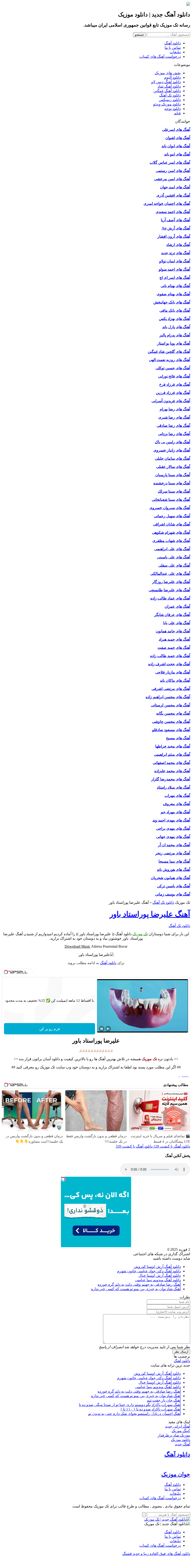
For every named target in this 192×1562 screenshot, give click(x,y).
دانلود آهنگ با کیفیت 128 (171, 1146)
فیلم (177, 113)
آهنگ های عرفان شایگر (172, 615)
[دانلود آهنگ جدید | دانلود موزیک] (188, 4)
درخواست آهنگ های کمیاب (160, 56)
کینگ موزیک (181, 1431)
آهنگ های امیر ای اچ (174, 278)
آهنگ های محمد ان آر (174, 845)
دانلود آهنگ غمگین (167, 91)
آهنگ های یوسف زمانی (172, 894)
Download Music (77, 946)
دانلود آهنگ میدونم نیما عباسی (158, 1280)
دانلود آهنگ (172, 43)
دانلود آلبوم (172, 77)
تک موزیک (140, 934)
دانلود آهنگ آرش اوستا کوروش (157, 1267)
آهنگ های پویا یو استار (173, 343)
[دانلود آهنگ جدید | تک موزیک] (167, 1519)
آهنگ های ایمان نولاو (174, 261)
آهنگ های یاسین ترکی (173, 886)
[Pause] (101, 1029)
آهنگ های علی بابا (176, 623)
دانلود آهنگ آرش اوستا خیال (159, 1276)
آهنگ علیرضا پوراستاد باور (150, 914)
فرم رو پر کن (49, 1029)
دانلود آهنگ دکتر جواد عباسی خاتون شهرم (149, 1271)
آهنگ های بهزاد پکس (174, 319)
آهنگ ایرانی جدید (177, 1426)
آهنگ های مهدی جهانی (173, 837)
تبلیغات (175, 52)
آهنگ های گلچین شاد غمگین (169, 352)
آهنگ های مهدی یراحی (173, 828)
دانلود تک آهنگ (170, 95)
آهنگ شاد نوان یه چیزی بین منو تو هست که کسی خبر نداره (136, 1289)
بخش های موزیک (168, 73)
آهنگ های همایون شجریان (170, 878)
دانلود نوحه (172, 109)
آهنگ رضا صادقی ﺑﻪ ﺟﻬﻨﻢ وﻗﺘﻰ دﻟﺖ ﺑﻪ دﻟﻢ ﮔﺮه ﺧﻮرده (139, 1284)
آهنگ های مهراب (177, 796)
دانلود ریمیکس (170, 100)
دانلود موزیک (180, 1440)
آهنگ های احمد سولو (174, 269)
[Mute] (108, 1029)
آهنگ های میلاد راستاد (173, 787)
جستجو (139, 34)
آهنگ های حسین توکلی (172, 368)
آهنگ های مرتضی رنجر (172, 853)
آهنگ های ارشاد (178, 245)
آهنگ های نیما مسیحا (174, 861)
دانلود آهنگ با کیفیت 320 (134, 1146)
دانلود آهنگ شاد (169, 86)
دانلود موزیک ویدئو (167, 104)
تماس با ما (173, 48)
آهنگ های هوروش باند (173, 870)
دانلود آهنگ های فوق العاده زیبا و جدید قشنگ (156, 1554)
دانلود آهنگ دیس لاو (166, 82)
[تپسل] (6, 972)
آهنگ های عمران (177, 606)
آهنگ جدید (182, 1444)
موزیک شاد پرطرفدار (174, 1435)
